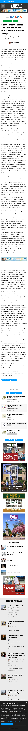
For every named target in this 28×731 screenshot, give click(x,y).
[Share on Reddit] (21, 17)
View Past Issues (5, 490)
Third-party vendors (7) (12, 712)
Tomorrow (12, 392)
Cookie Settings (10, 721)
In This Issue (23, 490)
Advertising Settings (9, 720)
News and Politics (8, 20)
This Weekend (19, 392)
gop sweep (14, 379)
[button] (14, 728)
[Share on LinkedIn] (18, 17)
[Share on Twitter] (13, 17)
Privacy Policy (17, 721)
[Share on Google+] (16, 17)
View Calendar (19, 439)
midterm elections (6, 379)
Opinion (15, 20)
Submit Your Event (10, 439)
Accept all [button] (7, 724)
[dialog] (14, 716)
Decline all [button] (20, 724)
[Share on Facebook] (11, 17)
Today (7, 392)
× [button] (26, 702)
